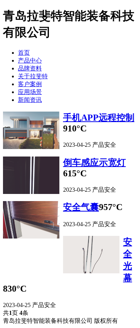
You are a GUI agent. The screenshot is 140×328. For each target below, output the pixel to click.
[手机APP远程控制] (31, 131)
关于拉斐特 (33, 76)
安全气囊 (81, 207)
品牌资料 (30, 68)
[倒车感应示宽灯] (31, 176)
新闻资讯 (30, 100)
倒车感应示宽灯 (94, 162)
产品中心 (30, 60)
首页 (24, 52)
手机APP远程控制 (98, 117)
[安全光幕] (91, 255)
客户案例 (30, 84)
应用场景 (30, 92)
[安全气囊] (31, 220)
